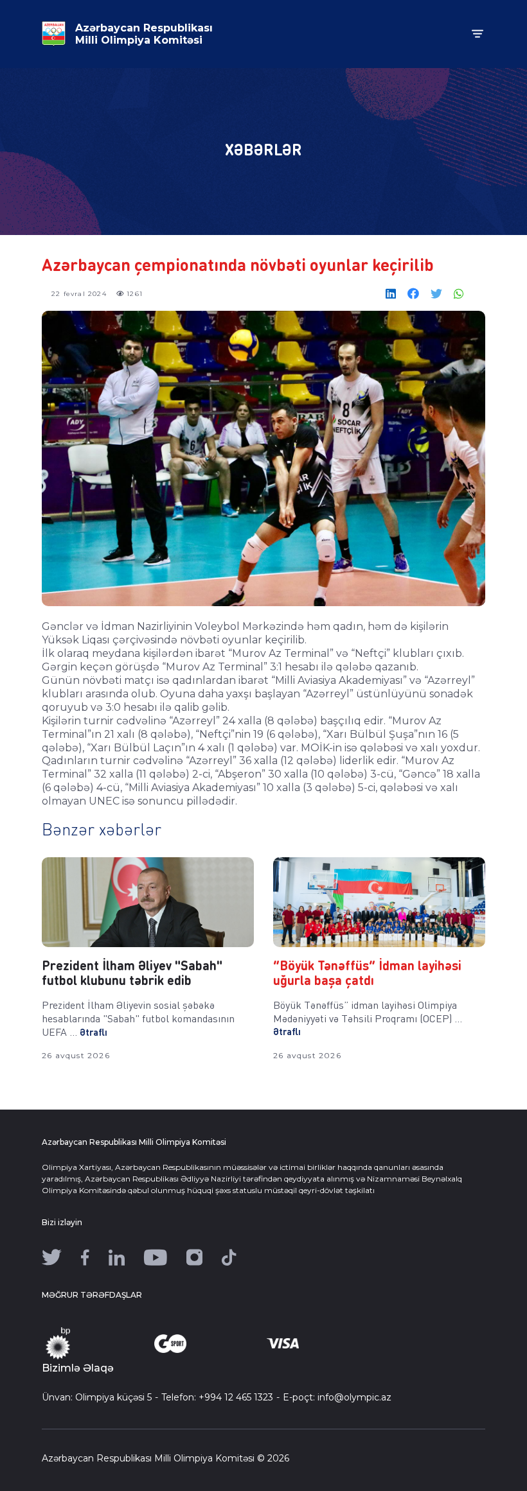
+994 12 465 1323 (236, 1397)
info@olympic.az (354, 1397)
